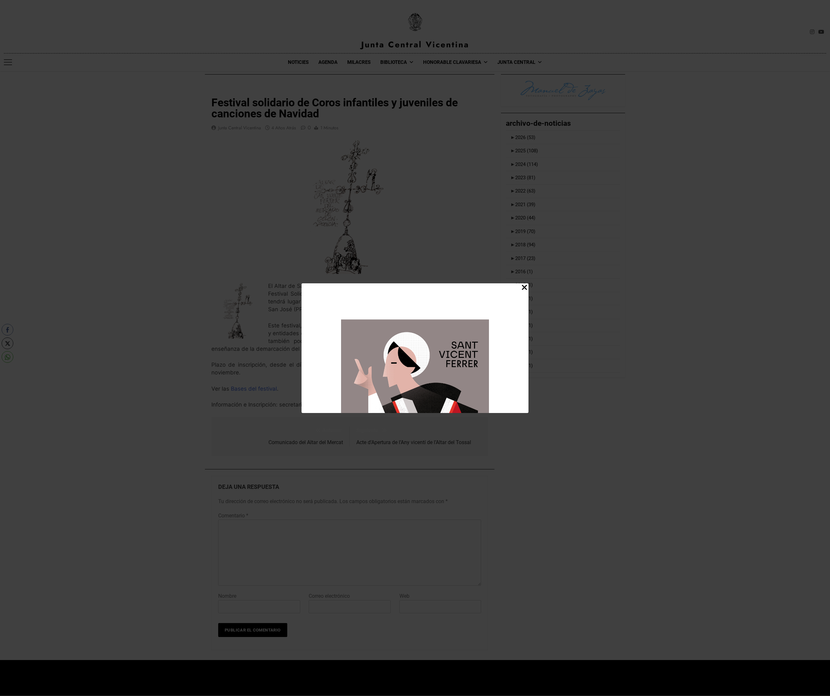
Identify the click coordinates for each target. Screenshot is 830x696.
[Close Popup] (524, 287)
